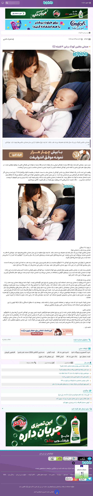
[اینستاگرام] (71, 480)
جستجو (66, 475)
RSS (4, 475)
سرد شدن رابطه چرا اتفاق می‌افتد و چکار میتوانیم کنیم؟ (74, 370)
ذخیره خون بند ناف (63, 352)
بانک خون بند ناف (71, 356)
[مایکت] (85, 459)
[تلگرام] (85, 480)
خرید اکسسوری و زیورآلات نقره (80, 352)
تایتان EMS (60, 356)
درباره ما (59, 475)
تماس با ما (52, 475)
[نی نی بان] (48, 3)
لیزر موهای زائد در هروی (46, 356)
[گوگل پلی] (70, 459)
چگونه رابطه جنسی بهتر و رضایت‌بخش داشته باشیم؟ (74, 366)
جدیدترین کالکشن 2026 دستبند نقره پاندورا (31, 352)
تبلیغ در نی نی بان (21, 475)
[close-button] (73, 463)
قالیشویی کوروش (10, 352)
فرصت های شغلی (42, 475)
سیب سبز (88, 165)
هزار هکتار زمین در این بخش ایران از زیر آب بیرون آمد (72, 398)
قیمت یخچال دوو (85, 356)
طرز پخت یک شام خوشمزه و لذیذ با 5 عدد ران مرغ (73, 395)
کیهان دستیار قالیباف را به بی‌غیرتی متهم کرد (76, 402)
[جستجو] (7, 3)
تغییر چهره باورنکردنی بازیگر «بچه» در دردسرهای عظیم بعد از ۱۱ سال (70, 384)
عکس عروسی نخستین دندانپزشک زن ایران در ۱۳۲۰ (75, 381)
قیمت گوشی (51, 352)
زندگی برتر (11, 475)
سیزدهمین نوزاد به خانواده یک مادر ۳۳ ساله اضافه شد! (74, 373)
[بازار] (55, 459)
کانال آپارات (31, 475)
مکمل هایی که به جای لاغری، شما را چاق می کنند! (75, 377)
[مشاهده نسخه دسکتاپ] (2, 3)
